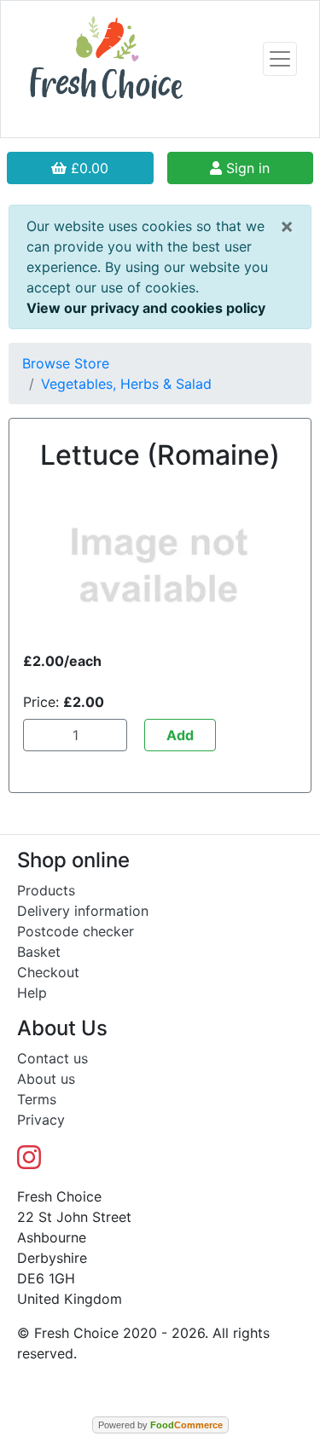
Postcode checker (75, 931)
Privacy (41, 1119)
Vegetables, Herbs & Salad (126, 383)
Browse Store (65, 363)
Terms (36, 1099)
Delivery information (82, 910)
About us (46, 1078)
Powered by (160, 1425)
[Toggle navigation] (280, 59)
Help (32, 992)
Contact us (52, 1058)
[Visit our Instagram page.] (29, 1162)
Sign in (246, 168)
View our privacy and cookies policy (145, 307)
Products (46, 890)
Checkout (48, 972)
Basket (39, 951)
